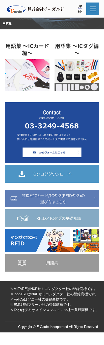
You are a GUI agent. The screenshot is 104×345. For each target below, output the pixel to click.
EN (80, 11)
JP (80, 6)
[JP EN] (92, 9)
